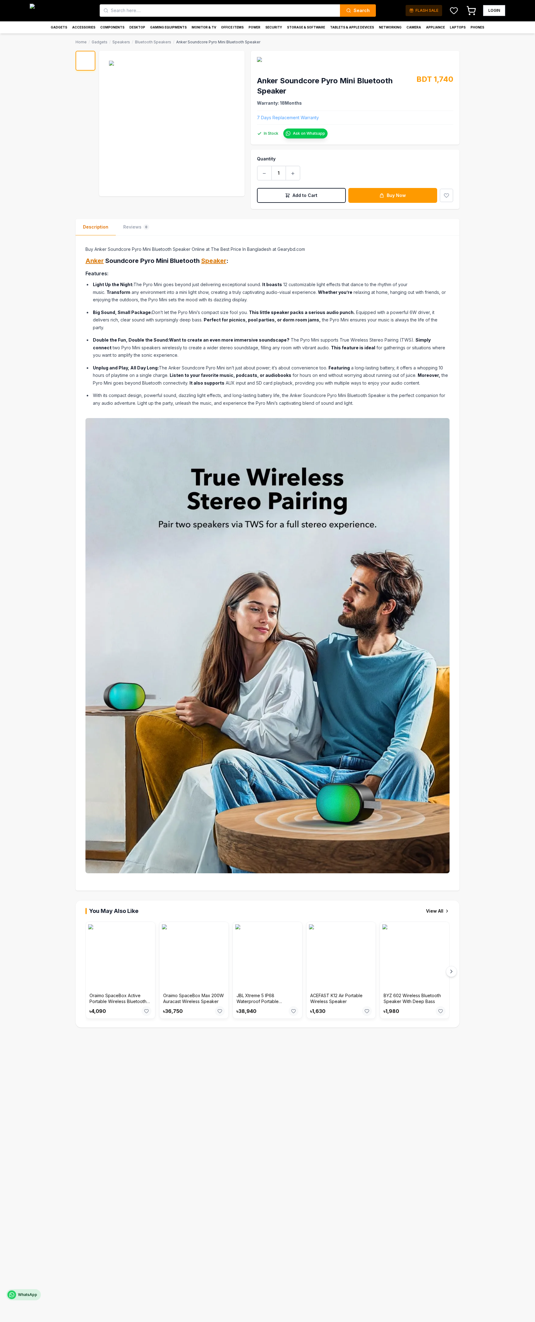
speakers (121, 42)
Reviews (135, 226)
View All (434, 911)
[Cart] (471, 10)
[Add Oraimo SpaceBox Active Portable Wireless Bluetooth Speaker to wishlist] (146, 1011)
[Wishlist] (453, 10)
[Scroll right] (451, 971)
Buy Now (396, 195)
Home (81, 42)
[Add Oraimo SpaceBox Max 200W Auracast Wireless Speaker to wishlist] (220, 1011)
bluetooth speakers (153, 42)
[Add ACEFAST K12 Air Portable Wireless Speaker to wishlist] (367, 1011)
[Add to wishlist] (446, 195)
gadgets (99, 42)
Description (95, 226)
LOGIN (494, 10)
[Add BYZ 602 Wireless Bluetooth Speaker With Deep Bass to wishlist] (441, 1011)
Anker (94, 260)
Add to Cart (305, 195)
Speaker (213, 260)
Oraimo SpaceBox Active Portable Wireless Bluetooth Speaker (117, 1001)
